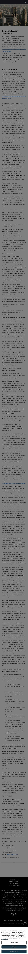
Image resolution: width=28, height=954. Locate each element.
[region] (14, 940)
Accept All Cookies (14, 951)
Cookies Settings (14, 942)
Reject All (14, 946)
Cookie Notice (5, 939)
